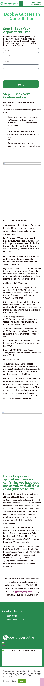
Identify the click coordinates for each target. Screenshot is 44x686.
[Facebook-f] (20, 626)
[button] (21, 3)
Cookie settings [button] (9, 681)
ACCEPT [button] (21, 681)
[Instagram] (24, 626)
